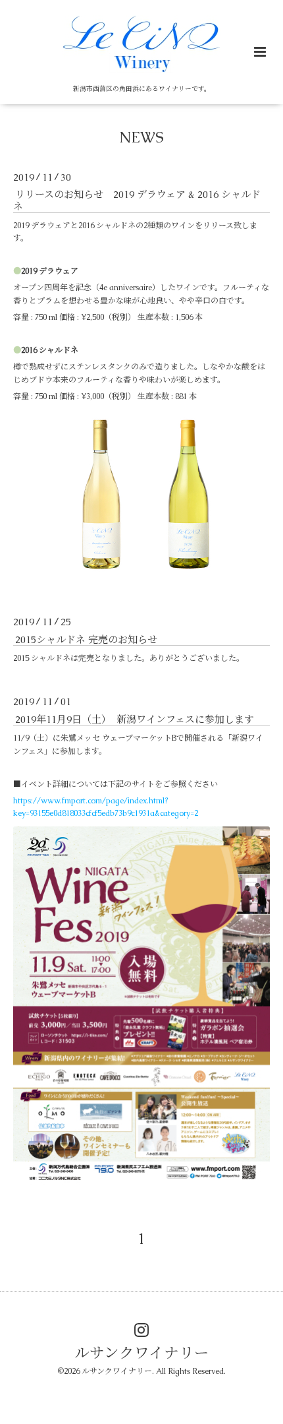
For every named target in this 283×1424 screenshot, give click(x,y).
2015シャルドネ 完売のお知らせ (86, 639)
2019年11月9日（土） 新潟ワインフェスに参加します (134, 718)
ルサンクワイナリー (141, 1353)
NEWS (141, 137)
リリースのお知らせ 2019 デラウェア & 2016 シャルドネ (137, 200)
